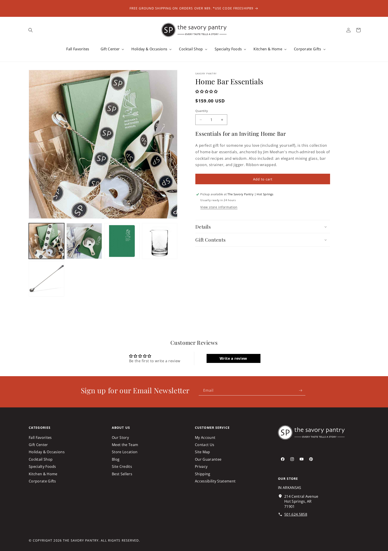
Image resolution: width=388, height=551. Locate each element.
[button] (30, 30)
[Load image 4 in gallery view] (159, 241)
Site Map (202, 451)
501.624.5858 (295, 514)
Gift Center (38, 444)
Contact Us (204, 444)
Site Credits (122, 466)
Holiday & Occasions (47, 451)
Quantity (201, 111)
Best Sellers (122, 473)
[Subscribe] (300, 390)
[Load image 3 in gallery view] (122, 241)
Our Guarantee (208, 459)
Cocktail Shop (41, 459)
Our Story (120, 437)
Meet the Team (125, 444)
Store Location (124, 451)
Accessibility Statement (215, 481)
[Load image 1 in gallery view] (46, 241)
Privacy (201, 466)
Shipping (202, 473)
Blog (115, 459)
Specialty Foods (42, 466)
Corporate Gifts (42, 481)
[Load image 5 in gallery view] (46, 279)
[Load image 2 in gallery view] (84, 241)
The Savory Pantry (81, 540)
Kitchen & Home (43, 473)
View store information (218, 207)
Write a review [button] (233, 358)
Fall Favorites (40, 437)
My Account (205, 437)
